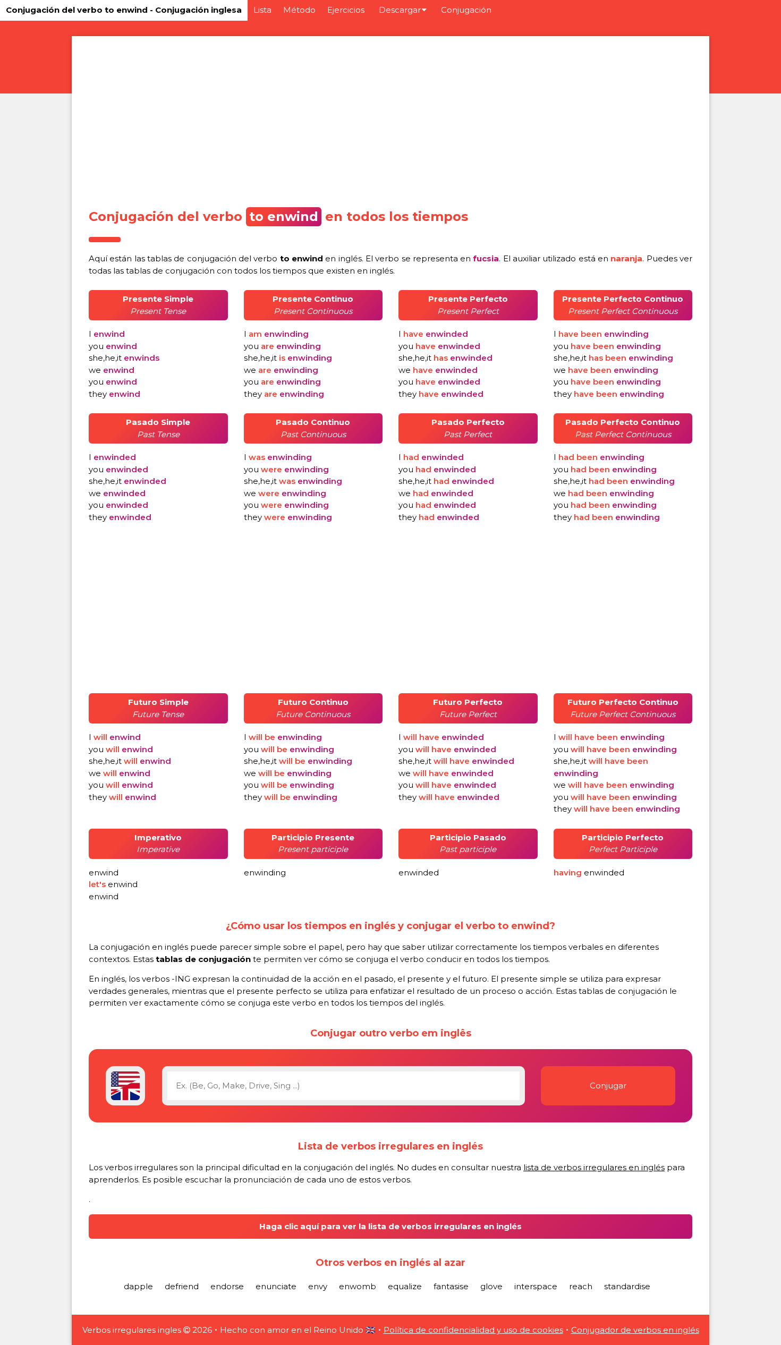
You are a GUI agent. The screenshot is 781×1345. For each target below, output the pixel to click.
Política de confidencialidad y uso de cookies (473, 1330)
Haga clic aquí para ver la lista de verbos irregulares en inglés (390, 1226)
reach (580, 1286)
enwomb (357, 1286)
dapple (138, 1286)
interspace (535, 1286)
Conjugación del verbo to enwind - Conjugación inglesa (124, 10)
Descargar (400, 10)
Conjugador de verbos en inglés (635, 1330)
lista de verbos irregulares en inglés (594, 1167)
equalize (405, 1286)
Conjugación (466, 10)
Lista (262, 10)
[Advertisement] (390, 119)
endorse (227, 1286)
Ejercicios (345, 10)
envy (317, 1286)
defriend (182, 1286)
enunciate (276, 1286)
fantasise (451, 1286)
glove (491, 1286)
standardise (627, 1286)
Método (299, 10)
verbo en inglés (307, 258)
